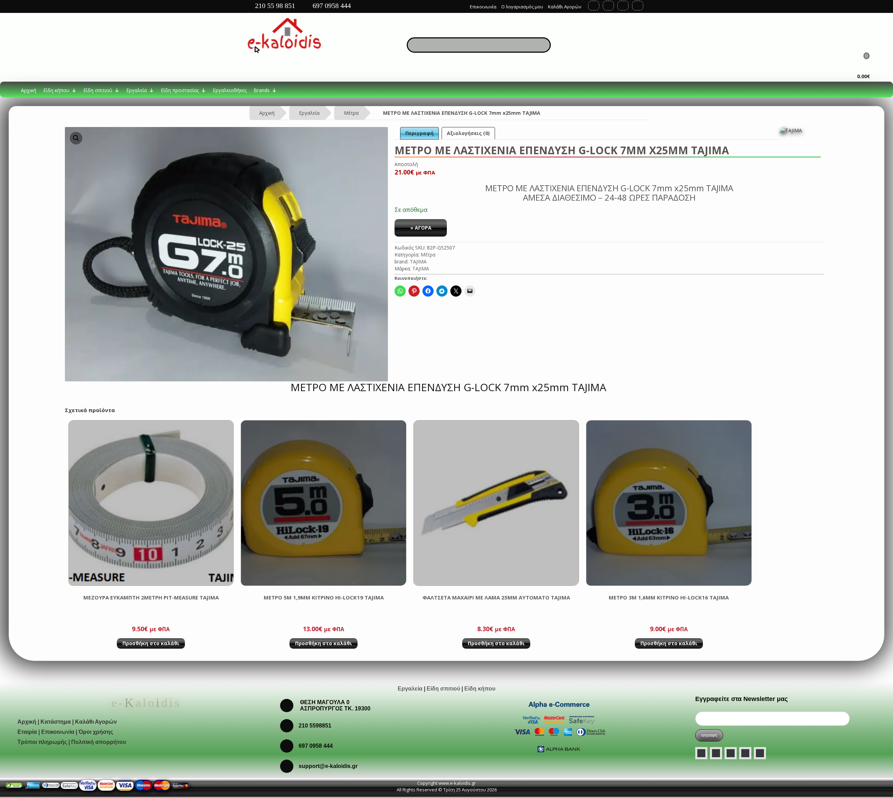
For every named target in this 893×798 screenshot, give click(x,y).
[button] (76, 138)
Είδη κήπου (56, 90)
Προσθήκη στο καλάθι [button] (150, 643)
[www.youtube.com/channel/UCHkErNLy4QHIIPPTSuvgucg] (745, 753)
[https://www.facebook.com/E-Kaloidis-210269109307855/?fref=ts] (593, 5)
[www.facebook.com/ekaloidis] (701, 753)
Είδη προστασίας (180, 90)
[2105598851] (287, 745)
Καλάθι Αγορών (564, 6)
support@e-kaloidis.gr (328, 766)
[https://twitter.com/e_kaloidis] (608, 5)
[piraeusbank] (162, 785)
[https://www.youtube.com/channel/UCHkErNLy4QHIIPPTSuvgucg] (623, 5)
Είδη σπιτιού (97, 90)
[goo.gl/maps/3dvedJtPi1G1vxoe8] (459, 5)
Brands (262, 90)
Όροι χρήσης (95, 732)
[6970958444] (287, 766)
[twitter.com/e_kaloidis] (716, 753)
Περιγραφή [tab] (419, 133)
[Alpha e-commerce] (558, 726)
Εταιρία (27, 732)
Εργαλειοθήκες (230, 90)
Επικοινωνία (483, 6)
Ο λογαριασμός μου (522, 6)
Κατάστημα (55, 722)
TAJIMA (418, 261)
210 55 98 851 (274, 5)
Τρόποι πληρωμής (42, 742)
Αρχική (28, 90)
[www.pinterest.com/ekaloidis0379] (760, 753)
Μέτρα (351, 113)
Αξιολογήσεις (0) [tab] (468, 133)
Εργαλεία (136, 90)
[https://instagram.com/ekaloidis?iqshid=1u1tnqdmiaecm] (637, 5)
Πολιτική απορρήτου (98, 742)
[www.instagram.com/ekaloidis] (731, 753)
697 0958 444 (331, 5)
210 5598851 (315, 726)
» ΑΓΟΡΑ (421, 227)
